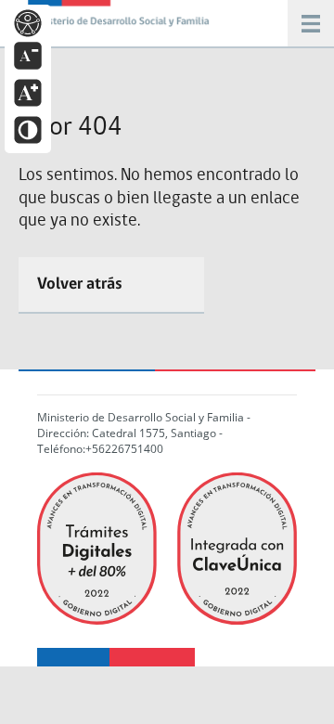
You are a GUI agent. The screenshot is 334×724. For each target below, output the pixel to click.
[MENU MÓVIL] (120, 18)
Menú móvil (311, 23)
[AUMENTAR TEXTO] (27, 91)
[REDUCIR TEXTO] (27, 54)
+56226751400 (124, 449)
